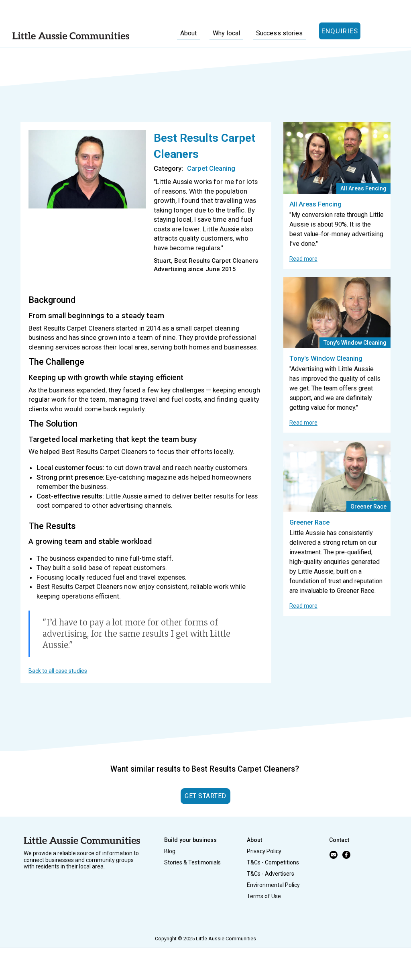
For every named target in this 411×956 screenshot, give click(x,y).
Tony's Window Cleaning (325, 358)
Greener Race (309, 522)
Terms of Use (264, 896)
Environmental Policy (273, 885)
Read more (303, 258)
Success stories (279, 33)
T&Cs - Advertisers (270, 873)
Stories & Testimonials (192, 862)
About (188, 33)
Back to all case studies (57, 671)
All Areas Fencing (315, 204)
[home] (71, 35)
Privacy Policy (264, 851)
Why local (226, 33)
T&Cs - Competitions (273, 862)
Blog (169, 851)
